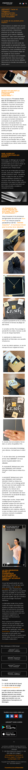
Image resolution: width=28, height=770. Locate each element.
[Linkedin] (7, 716)
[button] (20, 3)
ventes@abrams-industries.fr (11, 687)
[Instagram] (20, 716)
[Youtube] (16, 716)
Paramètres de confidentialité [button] (14, 767)
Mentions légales (10, 757)
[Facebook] (12, 716)
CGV (19, 759)
